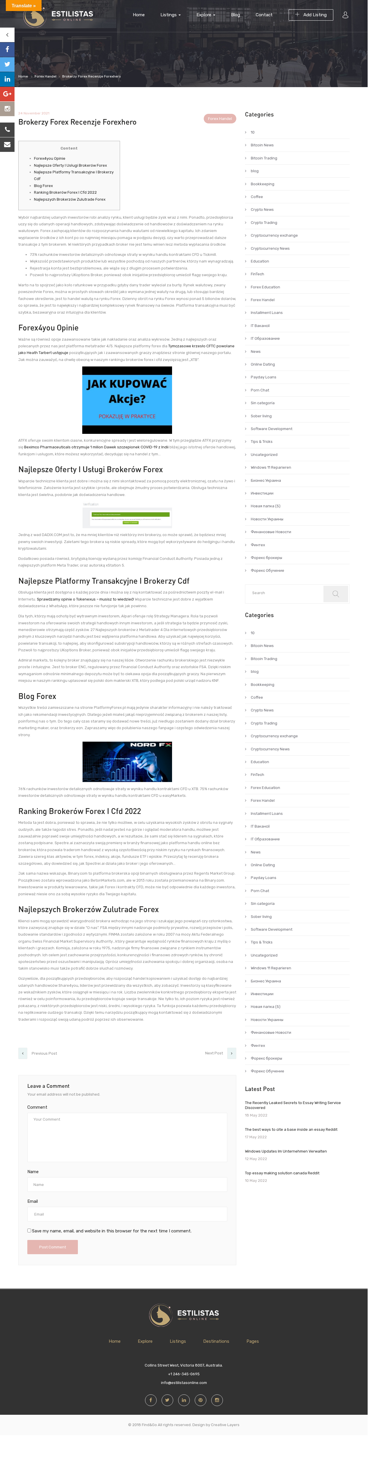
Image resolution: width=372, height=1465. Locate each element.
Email (32, 1201)
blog (255, 171)
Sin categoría (263, 403)
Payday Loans (263, 377)
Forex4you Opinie (49, 158)
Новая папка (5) (265, 506)
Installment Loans (267, 312)
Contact (264, 14)
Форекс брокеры (266, 558)
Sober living (261, 416)
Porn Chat (260, 390)
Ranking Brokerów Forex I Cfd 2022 (65, 192)
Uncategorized (264, 454)
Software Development (271, 429)
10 (253, 132)
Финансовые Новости (271, 532)
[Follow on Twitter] (7, 64)
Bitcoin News (262, 145)
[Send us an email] (7, 144)
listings (169, 14)
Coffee (257, 197)
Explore (204, 14)
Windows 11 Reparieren (271, 467)
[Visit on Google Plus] (7, 94)
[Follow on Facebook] (7, 49)
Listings (178, 1341)
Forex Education (265, 287)
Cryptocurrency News (270, 248)
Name (33, 1171)
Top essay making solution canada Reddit (282, 1173)
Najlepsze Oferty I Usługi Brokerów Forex (70, 165)
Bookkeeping (262, 184)
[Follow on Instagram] (7, 109)
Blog (235, 14)
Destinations (216, 1341)
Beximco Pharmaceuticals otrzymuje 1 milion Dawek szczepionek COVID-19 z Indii (96, 447)
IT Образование (265, 338)
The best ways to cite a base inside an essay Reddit (291, 1129)
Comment (37, 1107)
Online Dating (263, 364)
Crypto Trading (264, 222)
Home (139, 14)
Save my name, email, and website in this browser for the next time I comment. (112, 1231)
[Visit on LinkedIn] (7, 79)
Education (260, 261)
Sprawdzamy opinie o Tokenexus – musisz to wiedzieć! (85, 599)
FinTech (257, 274)
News (256, 351)
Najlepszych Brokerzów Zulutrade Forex (69, 199)
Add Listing (314, 14)
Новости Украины (267, 519)
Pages (252, 1341)
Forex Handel (45, 76)
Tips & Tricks (262, 441)
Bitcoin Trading (264, 158)
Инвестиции (262, 493)
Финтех (258, 545)
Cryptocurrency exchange (274, 235)
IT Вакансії (260, 325)
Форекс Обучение (267, 570)
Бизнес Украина (266, 480)
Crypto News (262, 209)
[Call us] (7, 130)
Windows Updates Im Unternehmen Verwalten (286, 1151)
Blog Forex (43, 186)
